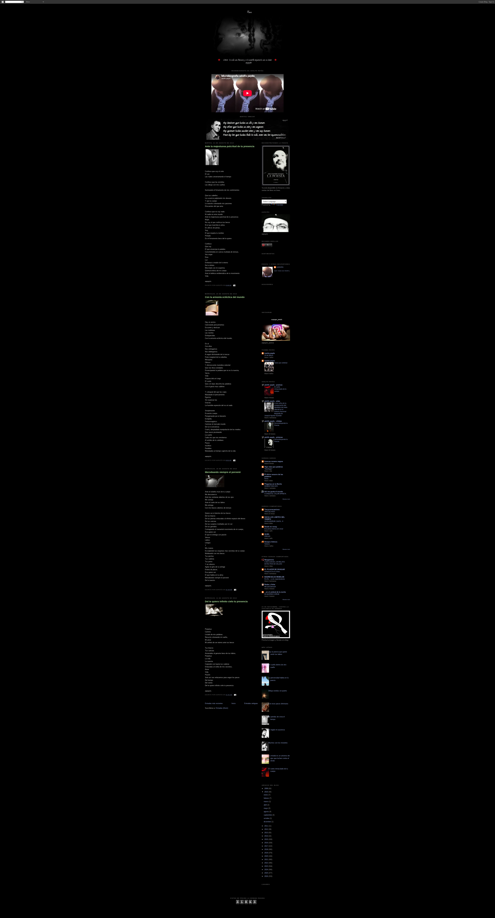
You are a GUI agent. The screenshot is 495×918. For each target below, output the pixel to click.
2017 (266, 846)
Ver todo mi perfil (282, 271)
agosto (266, 812)
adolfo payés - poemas (273, 385)
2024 (266, 869)
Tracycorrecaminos (272, 510)
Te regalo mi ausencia (276, 730)
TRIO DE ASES (269, 512)
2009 (266, 788)
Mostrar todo (286, 499)
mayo (266, 808)
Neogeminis (269, 560)
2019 (266, 853)
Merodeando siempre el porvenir (223, 472)
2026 (266, 876)
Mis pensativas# (270, 587)
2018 (266, 849)
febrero (266, 798)
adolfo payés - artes (272, 401)
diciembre (267, 822)
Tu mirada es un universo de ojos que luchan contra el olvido (279, 758)
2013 (266, 833)
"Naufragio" (268, 469)
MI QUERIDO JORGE (271, 594)
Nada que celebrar (280, 363)
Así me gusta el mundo (273, 492)
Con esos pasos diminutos (278, 704)
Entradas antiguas (251, 703)
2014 (266, 836)
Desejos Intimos (270, 542)
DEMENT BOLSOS (271, 486)
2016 (266, 843)
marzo (266, 801)
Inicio (234, 703)
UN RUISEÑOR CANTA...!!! (273, 521)
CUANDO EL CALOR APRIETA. (275, 494)
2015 (266, 839)
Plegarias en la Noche (273, 484)
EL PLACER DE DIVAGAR (274, 569)
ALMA (266, 534)
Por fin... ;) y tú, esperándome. (274, 579)
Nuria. (266, 479)
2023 (266, 866)
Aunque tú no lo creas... (272, 571)
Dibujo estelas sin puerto (277, 691)
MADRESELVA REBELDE (274, 577)
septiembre (268, 815)
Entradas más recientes (214, 703)
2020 (266, 856)
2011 (266, 826)
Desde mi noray (270, 527)
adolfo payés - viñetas (273, 421)
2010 (266, 792)
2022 (266, 863)
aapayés (280, 267)
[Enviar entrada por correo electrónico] (234, 285)
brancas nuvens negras (273, 461)
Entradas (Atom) (222, 708)
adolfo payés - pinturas (273, 437)
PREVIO (267, 536)
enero (266, 795)
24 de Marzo (268, 355)
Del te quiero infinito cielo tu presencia (226, 601)
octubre (267, 818)
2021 (266, 859)
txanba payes (269, 361)
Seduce (267, 544)
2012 (266, 829)
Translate (279, 205)
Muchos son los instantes (278, 743)
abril (265, 805)
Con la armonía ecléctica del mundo (225, 297)
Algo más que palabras (273, 467)
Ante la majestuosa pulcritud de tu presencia (229, 146)
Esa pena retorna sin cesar (273, 529)
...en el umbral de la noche (275, 592)
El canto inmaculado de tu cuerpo (280, 389)
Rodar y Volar (269, 584)
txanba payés (269, 353)
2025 (266, 873)
